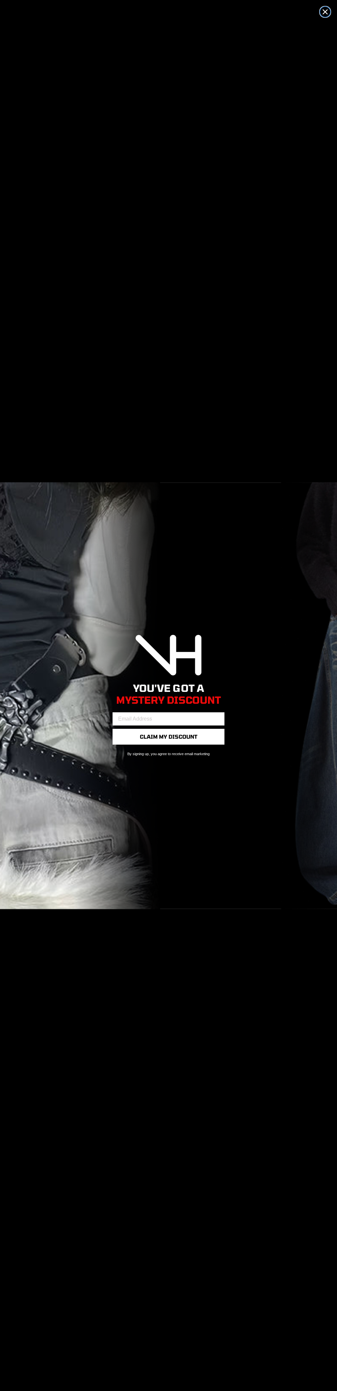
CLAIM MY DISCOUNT (168, 736)
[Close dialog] (325, 12)
